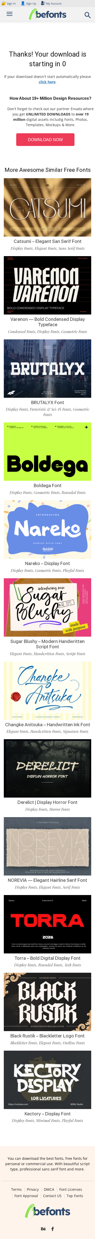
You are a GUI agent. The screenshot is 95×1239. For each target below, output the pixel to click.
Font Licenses (70, 1189)
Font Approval (26, 1196)
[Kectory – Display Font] (47, 1080)
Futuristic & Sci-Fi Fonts (50, 409)
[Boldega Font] (47, 451)
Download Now (45, 140)
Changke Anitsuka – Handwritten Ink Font (47, 724)
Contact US (52, 1196)
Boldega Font (48, 485)
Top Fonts (75, 1196)
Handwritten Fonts (49, 653)
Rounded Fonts (74, 492)
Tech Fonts (72, 964)
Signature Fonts (75, 731)
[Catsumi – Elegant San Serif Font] (47, 207)
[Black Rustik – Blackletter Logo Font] (47, 1002)
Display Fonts (22, 248)
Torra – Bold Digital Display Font (47, 958)
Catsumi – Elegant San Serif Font (48, 241)
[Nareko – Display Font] (47, 529)
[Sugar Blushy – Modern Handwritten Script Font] (47, 607)
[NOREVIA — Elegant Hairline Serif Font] (47, 846)
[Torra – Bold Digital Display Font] (47, 924)
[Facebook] (52, 1229)
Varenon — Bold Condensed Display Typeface (47, 322)
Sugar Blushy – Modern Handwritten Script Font (47, 644)
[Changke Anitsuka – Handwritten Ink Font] (47, 691)
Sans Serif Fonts (72, 248)
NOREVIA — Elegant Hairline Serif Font (47, 880)
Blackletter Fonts (23, 1042)
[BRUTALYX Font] (47, 368)
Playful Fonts (73, 570)
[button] (88, 16)
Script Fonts (75, 653)
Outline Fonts (74, 1042)
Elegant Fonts (45, 248)
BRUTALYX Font (47, 402)
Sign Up (28, 3)
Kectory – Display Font (48, 1113)
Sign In (8, 3)
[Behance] (43, 1229)
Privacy (33, 1189)
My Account (54, 3)
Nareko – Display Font (47, 563)
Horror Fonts (59, 809)
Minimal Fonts (48, 1120)
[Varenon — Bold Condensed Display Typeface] (47, 285)
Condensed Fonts (21, 331)
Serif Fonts (71, 887)
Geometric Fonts (74, 331)
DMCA (49, 1189)
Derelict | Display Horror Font (47, 802)
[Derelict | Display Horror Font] (47, 768)
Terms (16, 1189)
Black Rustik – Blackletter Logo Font (47, 1035)
